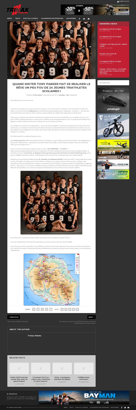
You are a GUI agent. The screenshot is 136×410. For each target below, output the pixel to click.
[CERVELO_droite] (113, 158)
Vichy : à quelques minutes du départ (62, 378)
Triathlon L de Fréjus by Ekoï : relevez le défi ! (113, 45)
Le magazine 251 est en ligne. (110, 37)
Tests (17, 18)
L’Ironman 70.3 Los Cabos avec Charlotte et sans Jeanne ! (40, 379)
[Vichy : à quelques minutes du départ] (62, 368)
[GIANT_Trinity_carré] (113, 138)
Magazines (71, 18)
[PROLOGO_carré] (113, 112)
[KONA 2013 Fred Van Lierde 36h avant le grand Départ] (19, 368)
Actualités (62, 95)
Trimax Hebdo (37, 95)
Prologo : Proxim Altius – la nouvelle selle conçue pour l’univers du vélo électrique (113, 71)
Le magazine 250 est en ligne (110, 61)
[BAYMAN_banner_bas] (84, 404)
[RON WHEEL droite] (113, 148)
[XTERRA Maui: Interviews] (84, 368)
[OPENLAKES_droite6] (113, 178)
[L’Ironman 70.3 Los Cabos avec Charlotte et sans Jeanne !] (40, 368)
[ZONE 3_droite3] (113, 168)
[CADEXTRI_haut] (95, 9)
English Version (124, 1)
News (9, 18)
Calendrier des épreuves (52, 18)
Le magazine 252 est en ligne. (110, 29)
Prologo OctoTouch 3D (108, 54)
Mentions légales (30, 407)
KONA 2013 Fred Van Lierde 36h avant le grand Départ (19, 379)
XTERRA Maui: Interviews (84, 378)
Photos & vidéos (30, 18)
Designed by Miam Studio (48, 407)
